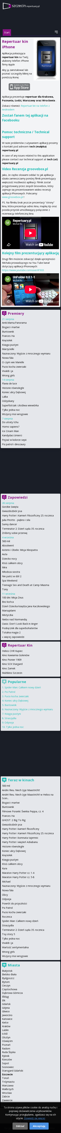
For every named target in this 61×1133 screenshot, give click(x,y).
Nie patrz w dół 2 (11, 576)
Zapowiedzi (18, 497)
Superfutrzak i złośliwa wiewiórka (20, 405)
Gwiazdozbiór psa (12, 511)
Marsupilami (9, 610)
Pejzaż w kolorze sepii (14, 439)
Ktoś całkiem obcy (12, 563)
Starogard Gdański (12, 1070)
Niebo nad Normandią (14, 619)
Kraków (6, 1026)
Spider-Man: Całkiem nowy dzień (23, 687)
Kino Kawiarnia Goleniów (15, 655)
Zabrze (6, 1096)
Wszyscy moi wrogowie (15, 414)
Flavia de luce (9, 383)
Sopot (5, 1063)
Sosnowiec (8, 1067)
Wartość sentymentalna (15, 947)
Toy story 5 (8, 934)
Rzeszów (7, 1059)
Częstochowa (9, 989)
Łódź (5, 1033)
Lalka (5, 396)
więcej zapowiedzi (14, 637)
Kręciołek (7, 340)
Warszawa (7, 1085)
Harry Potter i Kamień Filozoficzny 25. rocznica (28, 515)
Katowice (7, 1019)
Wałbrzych (8, 1089)
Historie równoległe (13, 388)
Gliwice (6, 1011)
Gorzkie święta (10, 506)
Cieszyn (6, 985)
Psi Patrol (10, 691)
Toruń (5, 1078)
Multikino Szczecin (12, 672)
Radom (6, 1048)
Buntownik (8, 331)
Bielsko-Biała (9, 974)
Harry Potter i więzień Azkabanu (20, 842)
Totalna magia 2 (11, 632)
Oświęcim (7, 1041)
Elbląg (5, 996)
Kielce (5, 1022)
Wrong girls (8, 375)
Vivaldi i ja (7, 371)
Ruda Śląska (8, 1052)
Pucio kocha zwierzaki (14, 366)
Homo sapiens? (10, 426)
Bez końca (8, 601)
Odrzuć (20, 1126)
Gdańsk (6, 1004)
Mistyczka (7, 615)
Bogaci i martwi (10, 327)
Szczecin (7, 1074)
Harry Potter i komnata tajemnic (20, 837)
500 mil (6, 541)
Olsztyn (6, 1037)
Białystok (7, 970)
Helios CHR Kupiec (12, 651)
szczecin (26, 5)
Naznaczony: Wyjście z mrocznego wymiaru (26, 353)
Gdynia (6, 1007)
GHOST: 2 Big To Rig (14, 820)
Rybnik (5, 1055)
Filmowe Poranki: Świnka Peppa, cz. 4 (22, 811)
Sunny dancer (9, 524)
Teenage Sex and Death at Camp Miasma (25, 585)
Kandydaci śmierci (12, 435)
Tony (5, 589)
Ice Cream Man (10, 431)
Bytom (6, 982)
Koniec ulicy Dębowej (14, 392)
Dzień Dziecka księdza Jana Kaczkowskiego (26, 606)
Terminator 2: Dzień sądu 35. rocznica (23, 528)
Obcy (5, 894)
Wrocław (7, 1092)
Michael (6, 881)
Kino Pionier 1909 (11, 659)
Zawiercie (7, 1100)
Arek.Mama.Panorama (14, 322)
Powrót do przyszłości (14, 903)
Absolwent (8, 545)
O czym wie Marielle (13, 362)
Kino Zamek (8, 668)
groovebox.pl (37, 169)
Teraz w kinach (21, 780)
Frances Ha (8, 335)
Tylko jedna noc (11, 409)
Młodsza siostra (11, 571)
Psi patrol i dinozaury (13, 444)
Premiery (16, 313)
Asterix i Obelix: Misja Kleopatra (20, 550)
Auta (4, 554)
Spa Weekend (9, 580)
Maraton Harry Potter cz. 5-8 (18, 877)
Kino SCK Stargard (12, 664)
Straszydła (10, 718)
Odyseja (9, 722)
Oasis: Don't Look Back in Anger (20, 623)
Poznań (6, 1044)
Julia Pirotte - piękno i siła (16, 520)
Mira (4, 567)
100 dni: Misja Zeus (12, 597)
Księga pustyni (10, 344)
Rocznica (7, 916)
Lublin (5, 1030)
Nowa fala (7, 357)
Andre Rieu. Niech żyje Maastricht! (21, 790)
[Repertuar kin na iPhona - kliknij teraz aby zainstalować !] (30, 86)
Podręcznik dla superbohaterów (20, 628)
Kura (4, 868)
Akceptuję (39, 1126)
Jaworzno (7, 1015)
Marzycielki (8, 349)
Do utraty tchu (10, 422)
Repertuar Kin (20, 645)
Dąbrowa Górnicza (12, 992)
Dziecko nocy (9, 558)
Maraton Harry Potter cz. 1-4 (18, 872)
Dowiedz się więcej (34, 1118)
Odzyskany (8, 401)
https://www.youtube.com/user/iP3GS (23, 270)
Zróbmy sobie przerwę (14, 533)
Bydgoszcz (8, 978)
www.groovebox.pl (12, 197)
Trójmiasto (8, 1081)
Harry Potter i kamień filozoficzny (20, 828)
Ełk (3, 1000)
